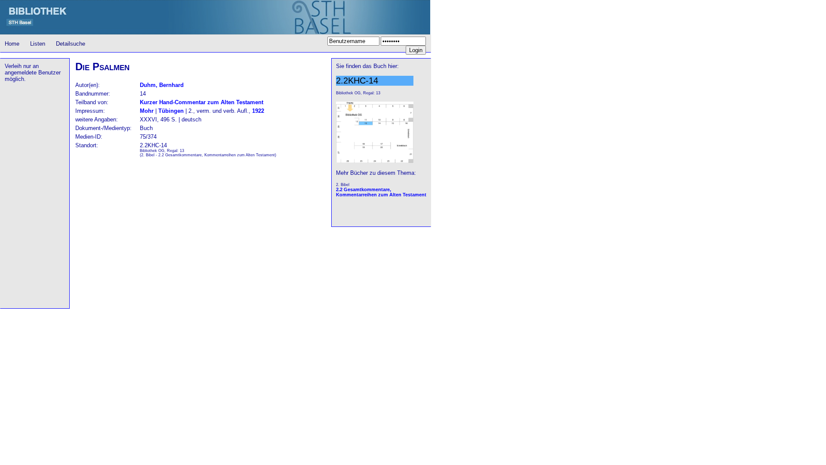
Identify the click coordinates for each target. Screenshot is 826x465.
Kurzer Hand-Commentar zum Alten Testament (201, 102)
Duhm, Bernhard (162, 85)
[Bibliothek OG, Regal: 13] (374, 161)
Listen (37, 43)
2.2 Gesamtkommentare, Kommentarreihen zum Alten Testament (381, 192)
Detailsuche (70, 43)
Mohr (147, 111)
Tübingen (171, 111)
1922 (258, 111)
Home (12, 43)
